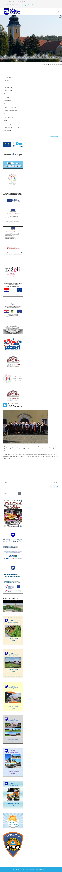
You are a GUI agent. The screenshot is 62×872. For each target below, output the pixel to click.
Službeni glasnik (8, 90)
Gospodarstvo (8, 87)
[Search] (19, 493)
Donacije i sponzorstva (10, 107)
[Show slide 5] (52, 64)
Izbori (5, 120)
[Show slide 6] (54, 64)
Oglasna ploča (8, 77)
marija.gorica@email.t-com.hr (29, 5)
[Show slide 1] (44, 64)
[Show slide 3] (48, 64)
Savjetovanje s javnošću (10, 117)
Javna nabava (7, 100)
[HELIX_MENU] (58, 11)
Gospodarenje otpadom (10, 110)
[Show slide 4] (50, 64)
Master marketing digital (53, 136)
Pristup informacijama (10, 94)
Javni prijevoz (7, 130)
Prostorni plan (7, 97)
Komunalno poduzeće (10, 124)
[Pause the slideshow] (57, 38)
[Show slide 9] (61, 64)
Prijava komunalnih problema (11, 127)
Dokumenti (7, 80)
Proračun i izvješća (9, 104)
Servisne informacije (9, 134)
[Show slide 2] (46, 64)
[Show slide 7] (56, 64)
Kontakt (6, 84)
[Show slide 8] (58, 64)
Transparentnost (8, 114)
